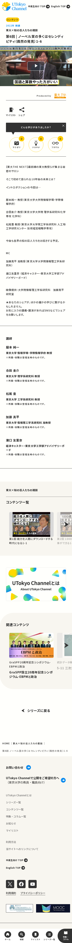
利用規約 (11, 893)
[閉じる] (63, 125)
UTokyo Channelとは (18, 795)
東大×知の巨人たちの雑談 (22, 30)
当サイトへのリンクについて (22, 849)
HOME (6, 743)
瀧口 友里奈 (14, 440)
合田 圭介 (12, 370)
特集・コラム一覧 (16, 816)
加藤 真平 (12, 417)
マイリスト (12, 830)
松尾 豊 (11, 393)
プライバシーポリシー (32, 893)
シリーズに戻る (38, 710)
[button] (16, 144)
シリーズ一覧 (13, 802)
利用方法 (11, 842)
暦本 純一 (12, 347)
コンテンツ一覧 (14, 809)
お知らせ (11, 823)
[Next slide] (66, 524)
